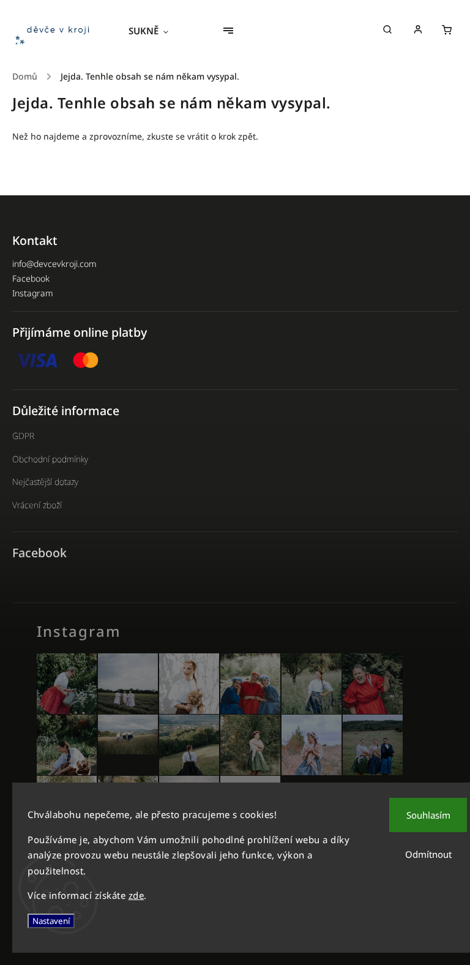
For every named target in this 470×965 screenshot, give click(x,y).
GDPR (23, 435)
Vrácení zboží (37, 505)
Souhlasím (428, 815)
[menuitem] (155, 30)
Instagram (32, 293)
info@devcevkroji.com (54, 263)
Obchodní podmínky (50, 459)
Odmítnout (428, 854)
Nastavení (51, 920)
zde (136, 895)
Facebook (31, 278)
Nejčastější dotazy (45, 481)
